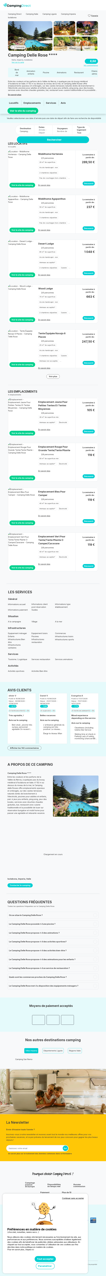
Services (51, 103)
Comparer (20, 47)
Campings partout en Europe (30, 1184)
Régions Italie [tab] (75, 1051)
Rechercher (54, 139)
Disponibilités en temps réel (54, 1185)
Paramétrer (45, 1266)
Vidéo (87, 48)
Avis (63, 103)
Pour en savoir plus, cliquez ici (20, 1249)
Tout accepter (45, 1258)
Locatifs (13, 103)
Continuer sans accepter (73, 1198)
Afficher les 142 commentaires (24, 748)
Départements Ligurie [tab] (53, 1051)
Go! (65, 1148)
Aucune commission (79, 1185)
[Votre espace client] (96, 5)
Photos (72, 48)
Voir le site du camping (23, 110)
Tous (79, 133)
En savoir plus (14, 95)
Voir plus (53, 376)
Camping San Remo (23, 1059)
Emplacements (32, 103)
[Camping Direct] (17, 5)
